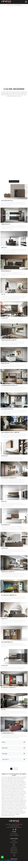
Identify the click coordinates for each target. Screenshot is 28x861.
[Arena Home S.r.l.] (14, 821)
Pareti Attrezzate (14, 842)
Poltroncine (14, 847)
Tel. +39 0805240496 (14, 825)
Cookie (5, 860)
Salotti (14, 845)
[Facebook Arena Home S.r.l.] (13, 829)
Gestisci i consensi (13, 860)
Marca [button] (4, 742)
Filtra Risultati (14, 181)
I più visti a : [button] (5, 759)
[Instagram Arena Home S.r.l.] (15, 829)
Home (8, 5)
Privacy (2, 860)
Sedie (14, 855)
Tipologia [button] (4, 753)
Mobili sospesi (14, 849)
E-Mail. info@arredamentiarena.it (14, 827)
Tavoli (14, 854)
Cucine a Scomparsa (14, 835)
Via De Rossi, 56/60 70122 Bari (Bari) (14, 824)
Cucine (11, 5)
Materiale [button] (5, 748)
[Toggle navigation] (26, 1)
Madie (14, 844)
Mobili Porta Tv (14, 850)
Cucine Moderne (17, 5)
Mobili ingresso (14, 852)
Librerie (14, 840)
